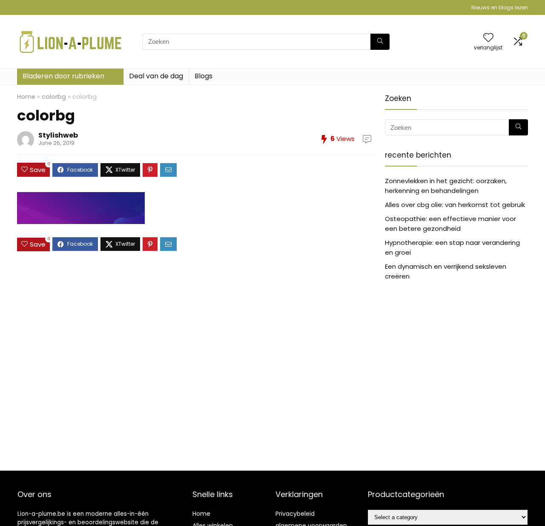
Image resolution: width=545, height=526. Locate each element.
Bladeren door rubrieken (63, 76)
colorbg (54, 96)
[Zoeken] (380, 42)
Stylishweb (58, 135)
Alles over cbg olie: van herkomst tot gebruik (455, 204)
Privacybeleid (295, 513)
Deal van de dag (156, 76)
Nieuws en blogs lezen (499, 7)
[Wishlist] (488, 38)
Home (26, 96)
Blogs (203, 76)
